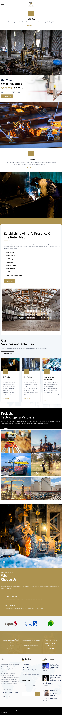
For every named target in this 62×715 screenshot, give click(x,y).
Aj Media (5, 712)
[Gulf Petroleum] (31, 4)
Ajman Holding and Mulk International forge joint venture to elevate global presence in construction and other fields (51, 679)
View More (52, 648)
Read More (30, 25)
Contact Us (10, 649)
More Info (6, 428)
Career (59, 710)
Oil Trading (26, 664)
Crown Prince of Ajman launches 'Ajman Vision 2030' (54, 666)
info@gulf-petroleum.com (10, 692)
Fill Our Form (30, 649)
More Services (8, 353)
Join (38, 694)
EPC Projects (26, 667)
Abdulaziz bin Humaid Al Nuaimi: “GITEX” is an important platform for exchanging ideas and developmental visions (51, 694)
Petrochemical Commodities (31, 674)
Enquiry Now (7, 96)
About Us (38, 710)
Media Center (45, 710)
